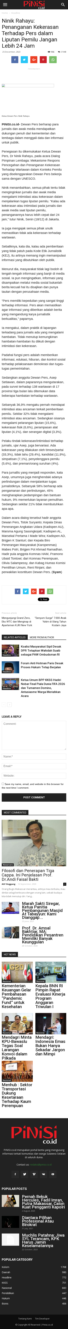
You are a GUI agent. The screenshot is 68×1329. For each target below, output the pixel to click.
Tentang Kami (25, 1318)
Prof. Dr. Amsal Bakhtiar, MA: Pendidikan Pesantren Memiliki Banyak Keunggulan (42, 935)
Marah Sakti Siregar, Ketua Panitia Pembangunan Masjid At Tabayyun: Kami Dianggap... (42, 910)
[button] (63, 4)
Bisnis (5, 1303)
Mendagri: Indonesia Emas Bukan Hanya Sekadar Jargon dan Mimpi (50, 1045)
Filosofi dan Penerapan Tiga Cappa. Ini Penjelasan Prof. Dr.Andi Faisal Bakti (28, 875)
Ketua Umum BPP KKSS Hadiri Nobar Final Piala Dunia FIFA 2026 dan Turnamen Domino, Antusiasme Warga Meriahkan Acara (43, 688)
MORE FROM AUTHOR (42, 637)
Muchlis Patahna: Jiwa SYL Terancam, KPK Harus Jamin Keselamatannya (43, 1240)
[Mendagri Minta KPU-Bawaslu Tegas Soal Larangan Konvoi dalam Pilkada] (17, 1023)
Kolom (5, 1267)
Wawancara (8, 865)
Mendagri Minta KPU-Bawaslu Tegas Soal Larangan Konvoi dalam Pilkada (17, 1048)
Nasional (7, 981)
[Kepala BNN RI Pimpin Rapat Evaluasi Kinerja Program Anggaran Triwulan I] (50, 972)
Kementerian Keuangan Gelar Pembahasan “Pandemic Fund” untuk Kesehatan (16, 996)
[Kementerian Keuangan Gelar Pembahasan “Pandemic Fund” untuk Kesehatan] (17, 972)
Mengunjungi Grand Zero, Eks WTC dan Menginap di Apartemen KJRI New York (17, 621)
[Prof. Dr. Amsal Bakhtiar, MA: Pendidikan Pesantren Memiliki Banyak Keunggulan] (10, 932)
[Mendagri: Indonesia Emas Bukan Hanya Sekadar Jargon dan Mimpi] (50, 1023)
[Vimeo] (34, 1174)
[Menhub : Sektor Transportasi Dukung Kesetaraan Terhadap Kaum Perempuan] (17, 1071)
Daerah (6, 1272)
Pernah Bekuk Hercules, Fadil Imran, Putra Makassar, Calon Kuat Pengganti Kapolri (43, 1202)
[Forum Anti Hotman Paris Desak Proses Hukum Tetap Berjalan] (10, 667)
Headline (15, 12)
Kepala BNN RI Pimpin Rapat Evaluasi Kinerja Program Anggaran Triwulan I (50, 996)
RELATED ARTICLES (15, 637)
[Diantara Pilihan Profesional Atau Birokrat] (10, 1222)
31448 (63, 51)
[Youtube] (52, 1174)
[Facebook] (15, 1174)
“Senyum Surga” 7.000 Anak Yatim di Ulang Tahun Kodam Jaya (50, 621)
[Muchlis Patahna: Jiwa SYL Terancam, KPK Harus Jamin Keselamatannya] (10, 1240)
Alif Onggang (8, 884)
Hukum (6, 1298)
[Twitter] (24, 1174)
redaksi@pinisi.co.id (41, 1164)
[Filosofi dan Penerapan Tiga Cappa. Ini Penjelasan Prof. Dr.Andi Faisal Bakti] (34, 843)
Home (5, 12)
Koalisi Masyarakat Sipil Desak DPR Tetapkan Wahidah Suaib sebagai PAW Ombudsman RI (41, 650)
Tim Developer (42, 1318)
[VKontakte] (43, 1174)
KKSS (5, 1282)
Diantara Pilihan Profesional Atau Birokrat (38, 1221)
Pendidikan (8, 1293)
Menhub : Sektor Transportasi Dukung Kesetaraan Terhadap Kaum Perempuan (17, 1095)
